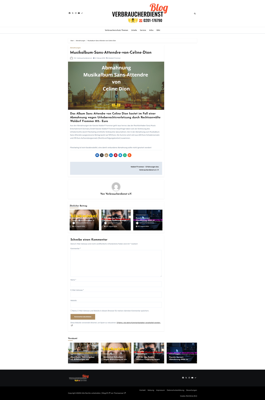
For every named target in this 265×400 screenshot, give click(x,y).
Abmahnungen (75, 48)
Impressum (160, 390)
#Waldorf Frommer (114, 58)
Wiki (158, 30)
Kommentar (75, 248)
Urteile (134, 30)
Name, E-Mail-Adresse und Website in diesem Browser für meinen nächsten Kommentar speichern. (110, 311)
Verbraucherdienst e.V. (84, 58)
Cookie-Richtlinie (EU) (188, 396)
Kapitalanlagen (76, 354)
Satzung (151, 390)
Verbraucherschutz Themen (116, 30)
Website (73, 300)
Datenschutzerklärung (175, 390)
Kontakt (143, 390)
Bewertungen (191, 390)
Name (73, 280)
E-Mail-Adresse (77, 290)
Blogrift (105, 393)
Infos (151, 30)
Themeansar (118, 393)
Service (143, 30)
